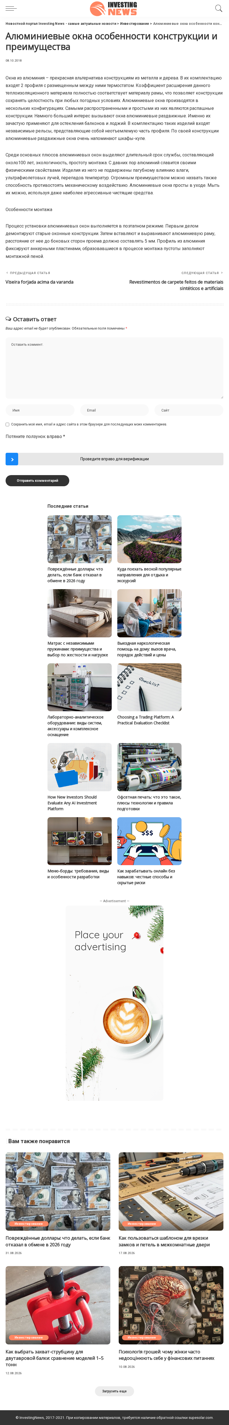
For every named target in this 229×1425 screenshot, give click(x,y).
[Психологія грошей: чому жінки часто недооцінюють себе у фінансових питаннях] (171, 1305)
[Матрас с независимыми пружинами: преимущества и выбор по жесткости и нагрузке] (79, 613)
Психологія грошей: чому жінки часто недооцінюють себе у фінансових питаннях (166, 1355)
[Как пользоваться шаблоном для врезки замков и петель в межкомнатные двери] (171, 1191)
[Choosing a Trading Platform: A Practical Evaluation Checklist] (149, 687)
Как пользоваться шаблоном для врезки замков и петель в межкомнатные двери (164, 1241)
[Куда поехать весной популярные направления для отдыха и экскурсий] (149, 539)
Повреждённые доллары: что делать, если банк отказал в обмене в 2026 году (75, 574)
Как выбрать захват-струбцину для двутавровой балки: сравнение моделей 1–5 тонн (55, 1358)
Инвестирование (29, 1224)
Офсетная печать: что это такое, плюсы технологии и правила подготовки (149, 802)
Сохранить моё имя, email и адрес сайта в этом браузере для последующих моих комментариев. (89, 424)
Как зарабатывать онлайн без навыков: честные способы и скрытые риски (146, 876)
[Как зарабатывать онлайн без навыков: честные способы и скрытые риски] (149, 841)
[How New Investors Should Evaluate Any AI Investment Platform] (79, 767)
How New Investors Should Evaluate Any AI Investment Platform (72, 802)
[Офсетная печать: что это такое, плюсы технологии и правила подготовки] (149, 767)
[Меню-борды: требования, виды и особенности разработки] (79, 841)
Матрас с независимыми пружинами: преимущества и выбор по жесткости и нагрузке (77, 648)
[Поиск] (217, 8)
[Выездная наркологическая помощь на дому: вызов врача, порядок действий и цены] (149, 613)
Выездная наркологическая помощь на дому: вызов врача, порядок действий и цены (146, 648)
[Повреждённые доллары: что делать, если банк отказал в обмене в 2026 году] (79, 539)
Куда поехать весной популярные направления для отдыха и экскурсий (149, 574)
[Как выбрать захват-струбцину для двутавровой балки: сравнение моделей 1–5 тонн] (58, 1305)
